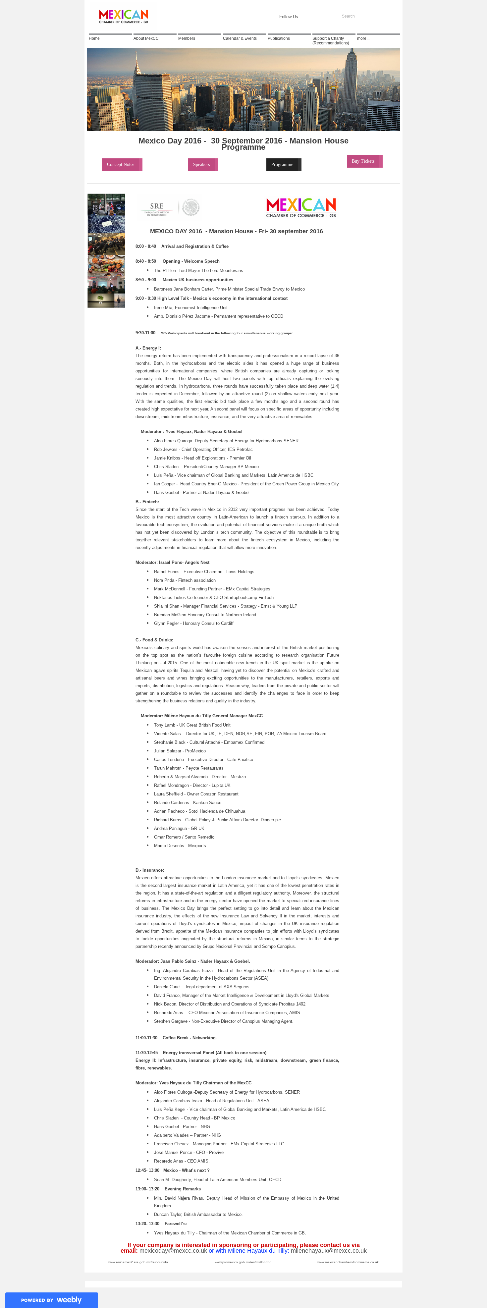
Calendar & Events (240, 38)
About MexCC (146, 38)
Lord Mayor (189, 270)
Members (186, 38)
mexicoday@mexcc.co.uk (173, 1250)
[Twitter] (319, 17)
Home (94, 38)
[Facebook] (309, 17)
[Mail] (330, 17)
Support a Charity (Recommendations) (330, 40)
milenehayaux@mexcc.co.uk (329, 1250)
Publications (279, 38)
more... (363, 38)
